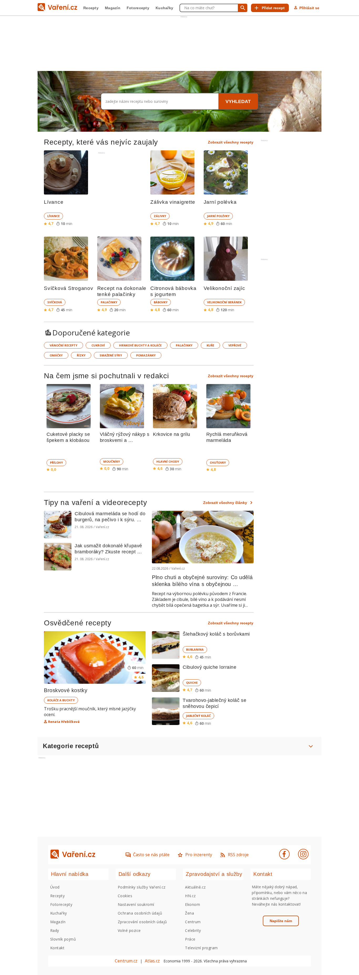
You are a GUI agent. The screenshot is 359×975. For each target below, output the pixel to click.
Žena (189, 913)
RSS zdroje (238, 854)
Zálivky (160, 216)
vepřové (234, 345)
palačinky (184, 345)
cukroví (98, 345)
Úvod (55, 887)
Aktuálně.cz (195, 887)
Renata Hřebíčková (64, 721)
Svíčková (54, 302)
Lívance (53, 216)
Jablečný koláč (198, 716)
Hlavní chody (167, 461)
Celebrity (193, 930)
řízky (81, 355)
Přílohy (56, 462)
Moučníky (111, 461)
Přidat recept (273, 8)
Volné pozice (129, 930)
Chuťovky (218, 462)
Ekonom (192, 904)
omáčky (56, 355)
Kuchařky (164, 8)
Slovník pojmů (63, 939)
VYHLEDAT (238, 101)
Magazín (112, 8)
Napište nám (281, 921)
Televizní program (201, 947)
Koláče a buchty (61, 700)
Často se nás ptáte (151, 854)
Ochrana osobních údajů (140, 913)
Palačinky (109, 302)
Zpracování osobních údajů (142, 921)
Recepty (91, 8)
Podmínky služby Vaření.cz (142, 887)
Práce (190, 939)
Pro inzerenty (198, 854)
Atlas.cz (152, 961)
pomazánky (146, 355)
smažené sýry (111, 355)
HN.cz (190, 895)
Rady (54, 930)
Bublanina (195, 649)
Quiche (192, 683)
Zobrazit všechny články (225, 503)
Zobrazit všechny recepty (230, 142)
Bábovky (160, 302)
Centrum (193, 921)
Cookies (125, 895)
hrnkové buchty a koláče (140, 345)
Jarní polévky (218, 216)
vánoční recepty (63, 345)
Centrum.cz (126, 961)
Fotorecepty (138, 8)
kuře (210, 345)
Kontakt (57, 947)
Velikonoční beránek (224, 302)
